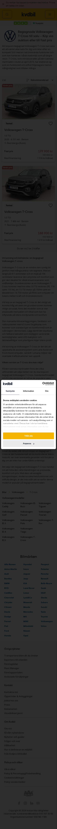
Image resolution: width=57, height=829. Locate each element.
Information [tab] (28, 391)
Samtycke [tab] (10, 391)
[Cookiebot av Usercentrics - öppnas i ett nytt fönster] (42, 383)
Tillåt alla (28, 436)
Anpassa (27, 443)
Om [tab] (46, 391)
